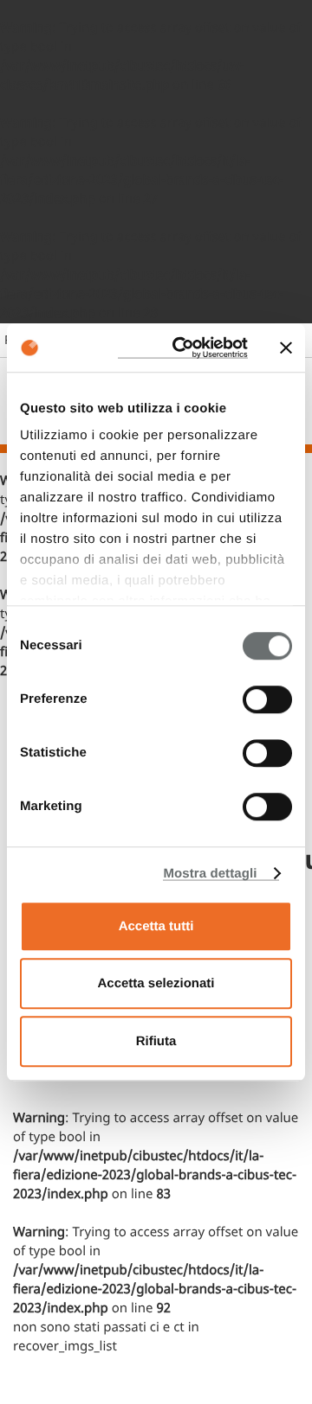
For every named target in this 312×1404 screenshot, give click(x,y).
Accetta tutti (156, 926)
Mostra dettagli (210, 873)
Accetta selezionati (155, 983)
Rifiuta (156, 1041)
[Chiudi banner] (286, 347)
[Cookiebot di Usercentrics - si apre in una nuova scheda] (183, 347)
